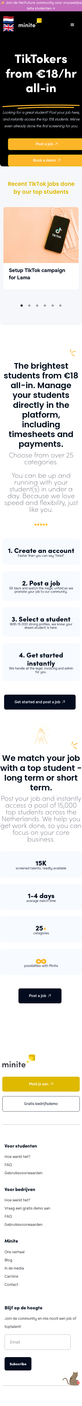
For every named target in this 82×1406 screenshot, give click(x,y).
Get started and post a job (40, 702)
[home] (27, 22)
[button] (72, 25)
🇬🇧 (8, 27)
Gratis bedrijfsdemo (41, 1103)
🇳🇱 (8, 20)
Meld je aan (41, 1084)
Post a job (40, 995)
